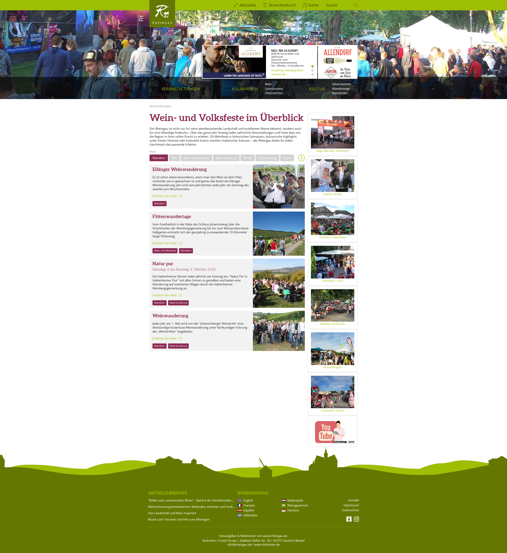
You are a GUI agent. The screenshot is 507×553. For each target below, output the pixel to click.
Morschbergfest (332, 367)
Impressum (351, 505)
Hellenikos (250, 515)
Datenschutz (350, 510)
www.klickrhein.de (267, 544)
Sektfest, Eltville (332, 194)
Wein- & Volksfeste (196, 158)
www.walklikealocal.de (286, 73)
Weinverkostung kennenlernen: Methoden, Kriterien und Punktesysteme (192, 507)
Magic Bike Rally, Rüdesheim (332, 151)
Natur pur (162, 263)
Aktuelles (247, 5)
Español (248, 510)
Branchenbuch (282, 5)
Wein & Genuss (226, 158)
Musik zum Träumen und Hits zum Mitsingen (179, 519)
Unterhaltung (267, 158)
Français (249, 505)
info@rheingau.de (239, 544)
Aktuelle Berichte (167, 493)
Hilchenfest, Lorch (332, 280)
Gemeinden (340, 93)
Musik (247, 158)
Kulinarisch (245, 88)
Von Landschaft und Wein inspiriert (172, 513)
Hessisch (293, 510)
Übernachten (274, 93)
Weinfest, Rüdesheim (332, 324)
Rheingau (162, 23)
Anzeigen (301, 157)
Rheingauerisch (297, 505)
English (248, 500)
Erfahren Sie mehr (164, 196)
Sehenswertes (341, 84)
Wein (268, 84)
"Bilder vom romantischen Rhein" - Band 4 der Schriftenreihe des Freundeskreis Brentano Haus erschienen (192, 500)
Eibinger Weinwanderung (179, 169)
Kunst (287, 158)
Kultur (317, 88)
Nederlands (295, 500)
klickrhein (209, 541)
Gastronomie (274, 89)
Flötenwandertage (171, 216)
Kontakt (354, 500)
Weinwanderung (170, 315)
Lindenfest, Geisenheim (332, 237)
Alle (174, 158)
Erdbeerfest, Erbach (332, 410)
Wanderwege (341, 89)
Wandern (158, 158)
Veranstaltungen (180, 88)
